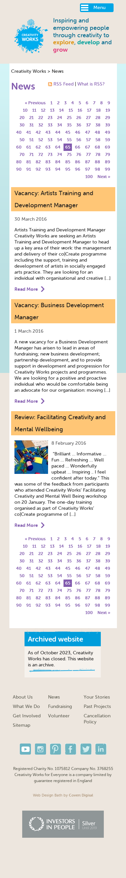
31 (31, 124)
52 (40, 139)
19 (108, 110)
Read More (26, 289)
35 (69, 124)
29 (107, 117)
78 (97, 154)
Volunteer (59, 715)
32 (40, 124)
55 (69, 139)
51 (31, 139)
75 (69, 154)
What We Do (26, 706)
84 (57, 161)
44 (57, 132)
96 (77, 169)
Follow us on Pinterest (55, 749)
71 (31, 154)
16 (80, 110)
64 (57, 147)
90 (19, 169)
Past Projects (97, 706)
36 (78, 124)
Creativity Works (28, 71)
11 (34, 110)
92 (38, 169)
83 (47, 161)
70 (22, 154)
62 (38, 147)
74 (59, 154)
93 (47, 169)
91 (28, 169)
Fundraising (60, 706)
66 (77, 147)
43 (47, 132)
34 (59, 124)
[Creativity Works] (31, 35)
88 (97, 161)
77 (88, 154)
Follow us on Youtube (25, 749)
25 (69, 117)
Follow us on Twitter (85, 749)
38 (97, 124)
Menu (99, 7)
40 (19, 132)
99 (107, 169)
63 (47, 147)
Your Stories (97, 697)
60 (19, 147)
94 (57, 169)
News (58, 71)
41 (28, 132)
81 (28, 161)
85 (67, 161)
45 (67, 132)
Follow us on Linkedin (101, 749)
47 (87, 132)
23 (50, 117)
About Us (23, 697)
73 (50, 154)
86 (77, 161)
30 (22, 124)
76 (78, 154)
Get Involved (27, 715)
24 (59, 117)
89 (107, 161)
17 (89, 110)
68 (97, 147)
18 (98, 110)
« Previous (35, 102)
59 (107, 139)
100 (89, 176)
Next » (103, 176)
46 (77, 132)
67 (87, 147)
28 (97, 117)
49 (107, 132)
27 (88, 117)
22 (40, 117)
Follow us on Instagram (40, 749)
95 (67, 169)
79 (107, 154)
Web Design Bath (47, 795)
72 (40, 154)
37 (88, 124)
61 (28, 147)
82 (38, 161)
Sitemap (21, 725)
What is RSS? (90, 84)
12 (43, 110)
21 (31, 117)
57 (88, 139)
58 (97, 139)
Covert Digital (81, 795)
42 (38, 132)
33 (50, 124)
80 (19, 161)
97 (87, 169)
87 (87, 161)
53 (50, 139)
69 (107, 147)
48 (97, 132)
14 (61, 110)
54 (59, 139)
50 (22, 139)
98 (97, 169)
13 (52, 110)
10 (25, 110)
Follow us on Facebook (70, 749)
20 (22, 117)
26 (78, 117)
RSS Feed (63, 84)
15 (71, 110)
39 (107, 124)
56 (78, 139)
